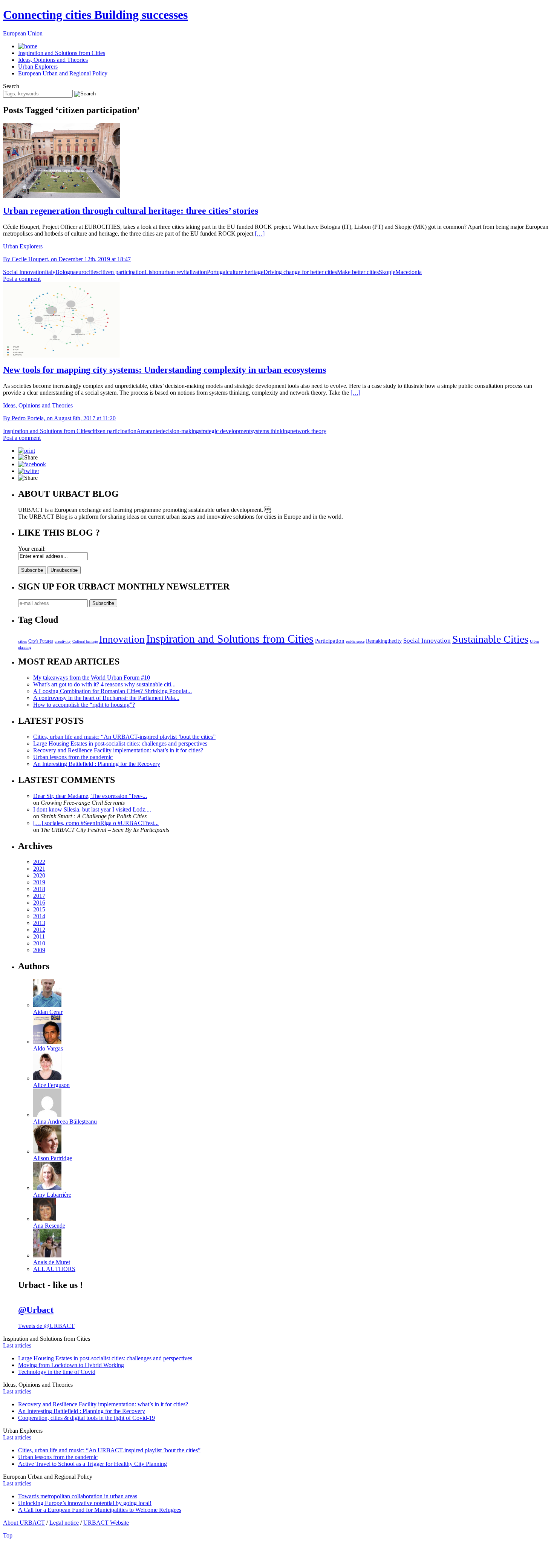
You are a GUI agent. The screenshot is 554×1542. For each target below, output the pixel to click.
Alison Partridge (52, 1158)
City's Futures (40, 641)
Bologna (65, 272)
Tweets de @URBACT (46, 1326)
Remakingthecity (384, 641)
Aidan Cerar (48, 1012)
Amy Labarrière (52, 1194)
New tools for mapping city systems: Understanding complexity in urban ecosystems (164, 370)
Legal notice (64, 1522)
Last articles (17, 1345)
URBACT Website (106, 1522)
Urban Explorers (38, 66)
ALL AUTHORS (54, 1269)
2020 (39, 875)
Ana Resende (49, 1225)
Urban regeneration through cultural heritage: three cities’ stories (130, 211)
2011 (39, 936)
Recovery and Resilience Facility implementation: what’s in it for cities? (118, 750)
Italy (50, 272)
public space (355, 641)
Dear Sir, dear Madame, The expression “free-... (90, 796)
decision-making (179, 431)
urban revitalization (184, 272)
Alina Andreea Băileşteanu (65, 1121)
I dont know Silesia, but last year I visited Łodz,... (92, 809)
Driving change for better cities (300, 272)
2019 (39, 882)
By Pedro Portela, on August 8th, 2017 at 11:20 (59, 418)
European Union (23, 33)
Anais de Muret (51, 1262)
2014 (39, 916)
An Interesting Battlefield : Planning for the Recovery (96, 764)
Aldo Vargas (48, 1048)
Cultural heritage (85, 641)
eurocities (87, 272)
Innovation (122, 639)
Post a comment (22, 279)
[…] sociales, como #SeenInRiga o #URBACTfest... (96, 823)
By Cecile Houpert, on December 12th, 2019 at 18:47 (67, 259)
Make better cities (358, 272)
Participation (329, 640)
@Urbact (36, 1310)
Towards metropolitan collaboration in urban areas (77, 1496)
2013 (39, 923)
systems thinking (270, 431)
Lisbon (153, 272)
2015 (39, 909)
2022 (39, 862)
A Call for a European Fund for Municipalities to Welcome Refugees (99, 1510)
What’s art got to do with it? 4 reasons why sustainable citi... (104, 684)
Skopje (387, 272)
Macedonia (408, 272)
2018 (39, 889)
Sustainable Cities (490, 639)
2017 (39, 896)
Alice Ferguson (51, 1085)
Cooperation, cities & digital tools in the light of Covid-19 (86, 1418)
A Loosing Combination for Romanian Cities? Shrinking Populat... (112, 691)
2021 (39, 868)
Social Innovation (24, 272)
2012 (39, 929)
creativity (63, 641)
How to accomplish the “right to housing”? (84, 704)
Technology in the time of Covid (56, 1372)
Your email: (32, 548)
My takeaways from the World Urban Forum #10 (91, 677)
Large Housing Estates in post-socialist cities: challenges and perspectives (120, 743)
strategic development (225, 431)
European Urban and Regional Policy (62, 73)
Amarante (148, 431)
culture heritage (245, 272)
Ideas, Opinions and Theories (53, 60)
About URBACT (24, 1522)
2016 (39, 902)
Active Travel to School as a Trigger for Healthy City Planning (92, 1464)
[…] (260, 233)
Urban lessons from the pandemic (73, 757)
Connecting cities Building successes (95, 14)
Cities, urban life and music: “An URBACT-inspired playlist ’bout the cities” (124, 736)
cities (22, 641)
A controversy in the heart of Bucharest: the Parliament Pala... (106, 698)
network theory (308, 431)
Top (7, 1535)
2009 (39, 950)
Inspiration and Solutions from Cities (61, 53)
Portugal (217, 272)
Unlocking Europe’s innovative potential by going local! (85, 1503)
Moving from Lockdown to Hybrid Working (71, 1365)
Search (11, 86)
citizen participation (121, 272)
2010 (39, 943)
